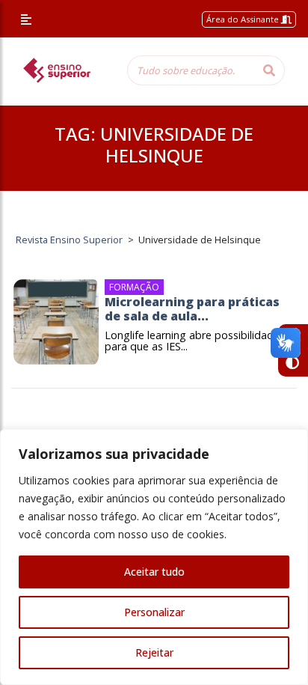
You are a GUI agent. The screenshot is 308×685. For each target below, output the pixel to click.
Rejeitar (154, 652)
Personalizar (154, 612)
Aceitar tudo (154, 571)
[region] (154, 557)
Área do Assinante (243, 19)
